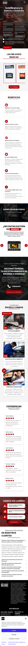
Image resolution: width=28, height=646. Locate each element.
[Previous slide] (2, 245)
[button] (26, 618)
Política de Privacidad (19, 39)
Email (16, 21)
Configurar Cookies (14, 638)
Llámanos (16, 286)
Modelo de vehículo (19, 26)
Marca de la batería (7, 32)
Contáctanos (14, 215)
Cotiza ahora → (7, 47)
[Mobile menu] (24, 2)
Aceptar (14, 630)
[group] (14, 245)
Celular (5, 26)
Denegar (14, 634)
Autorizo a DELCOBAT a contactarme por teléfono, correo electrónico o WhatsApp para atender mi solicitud (14, 43)
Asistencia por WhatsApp (14, 292)
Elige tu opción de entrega (20, 33)
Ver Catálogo (14, 87)
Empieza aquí (7, 313)
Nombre (5, 21)
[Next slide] (26, 245)
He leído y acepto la (14, 39)
